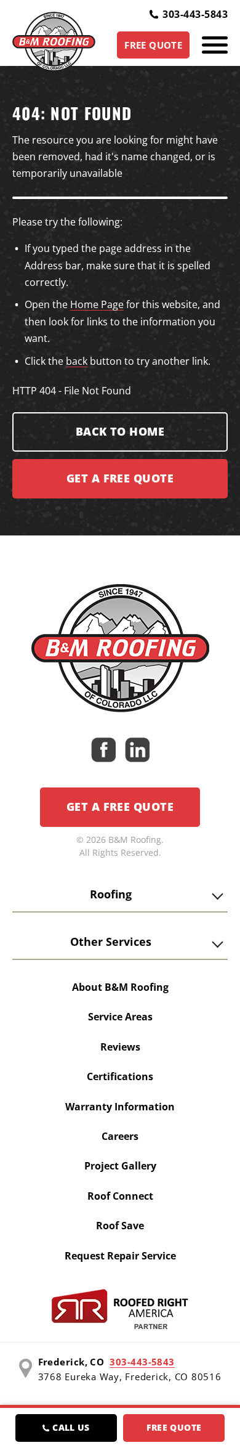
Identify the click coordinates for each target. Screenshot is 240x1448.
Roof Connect (120, 1196)
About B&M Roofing (120, 987)
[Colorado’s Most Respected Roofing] (53, 45)
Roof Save (120, 1225)
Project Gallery (120, 1166)
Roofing (111, 894)
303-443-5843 (195, 14)
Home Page (97, 304)
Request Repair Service (120, 1256)
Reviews (120, 1047)
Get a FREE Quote (120, 478)
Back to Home (120, 431)
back (76, 361)
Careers (120, 1136)
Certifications (120, 1076)
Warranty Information (120, 1106)
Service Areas (120, 1016)
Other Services (110, 941)
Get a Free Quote (120, 806)
